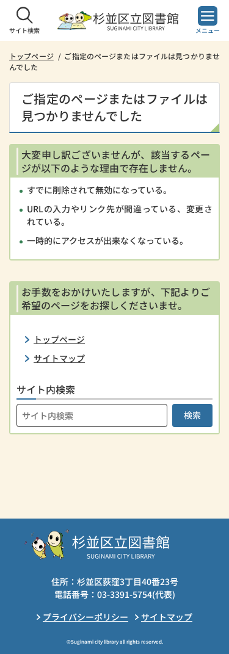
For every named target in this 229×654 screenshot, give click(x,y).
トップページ (31, 56)
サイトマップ (59, 358)
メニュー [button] (207, 30)
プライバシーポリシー (85, 617)
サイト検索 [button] (24, 30)
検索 (192, 415)
